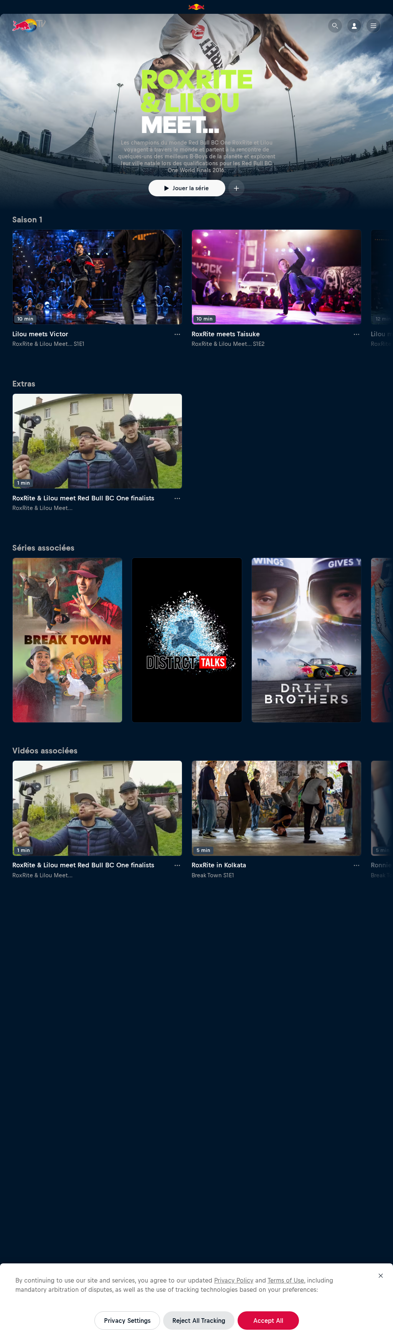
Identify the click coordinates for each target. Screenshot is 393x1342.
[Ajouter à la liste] (236, 188)
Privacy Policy (233, 1280)
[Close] (380, 1275)
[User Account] (354, 25)
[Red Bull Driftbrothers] (306, 640)
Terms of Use (286, 1280)
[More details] (177, 334)
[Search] (335, 25)
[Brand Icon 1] (196, 7)
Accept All (268, 1320)
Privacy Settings (127, 1320)
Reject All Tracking (198, 1320)
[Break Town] (67, 640)
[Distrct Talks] (187, 640)
